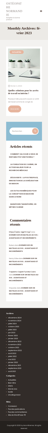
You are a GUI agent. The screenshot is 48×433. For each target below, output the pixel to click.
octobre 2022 (13, 347)
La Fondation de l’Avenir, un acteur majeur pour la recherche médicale (23, 167)
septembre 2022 (15, 350)
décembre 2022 (14, 341)
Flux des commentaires (17, 412)
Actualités (16, 52)
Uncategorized (14, 395)
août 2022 (12, 353)
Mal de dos (12, 389)
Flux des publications (16, 409)
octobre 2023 (13, 326)
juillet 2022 (12, 356)
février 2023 (13, 335)
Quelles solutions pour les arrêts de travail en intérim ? (23, 92)
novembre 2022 (14, 344)
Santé (10, 392)
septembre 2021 (14, 368)
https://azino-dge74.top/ (20, 232)
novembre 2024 (14, 320)
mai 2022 (12, 359)
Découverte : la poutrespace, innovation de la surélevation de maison (23, 180)
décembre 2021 (14, 365)
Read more (14, 109)
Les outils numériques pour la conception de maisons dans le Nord (22, 194)
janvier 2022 (13, 362)
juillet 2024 (12, 323)
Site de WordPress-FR (17, 415)
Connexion (12, 406)
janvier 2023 (13, 338)
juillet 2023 (12, 329)
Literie (10, 386)
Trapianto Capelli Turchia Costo (22, 272)
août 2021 (12, 371)
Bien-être (12, 383)
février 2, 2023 (16, 86)
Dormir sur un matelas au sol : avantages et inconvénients (23, 248)
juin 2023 (11, 332)
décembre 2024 (15, 317)
